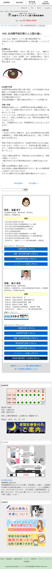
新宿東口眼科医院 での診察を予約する (26, 358)
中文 (32, 8)
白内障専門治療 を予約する (26, 348)
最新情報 (9, 559)
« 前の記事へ (18, 183)
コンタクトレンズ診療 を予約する (26, 264)
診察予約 (33, 559)
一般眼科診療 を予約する (26, 249)
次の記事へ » (34, 183)
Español (47, 8)
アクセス (26, 559)
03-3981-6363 (30, 20)
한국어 (39, 8)
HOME (2, 559)
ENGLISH (24, 8)
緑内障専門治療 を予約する (26, 333)
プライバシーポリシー (45, 559)
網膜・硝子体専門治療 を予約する (26, 254)
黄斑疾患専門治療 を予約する (25, 259)
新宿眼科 (27, 561)
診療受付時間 (18, 559)
